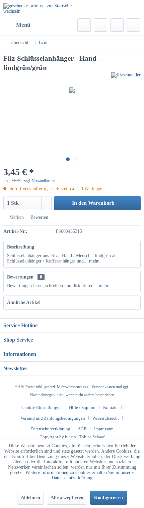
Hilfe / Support (82, 407)
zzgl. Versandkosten (39, 180)
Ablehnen (30, 497)
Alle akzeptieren (67, 497)
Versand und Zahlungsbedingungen (52, 418)
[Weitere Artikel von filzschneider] (126, 78)
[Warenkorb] (133, 25)
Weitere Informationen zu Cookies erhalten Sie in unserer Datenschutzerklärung (79, 475)
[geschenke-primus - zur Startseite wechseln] (37, 9)
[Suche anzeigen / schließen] (84, 25)
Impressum (104, 428)
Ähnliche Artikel (24, 302)
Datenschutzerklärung (50, 428)
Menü (23, 25)
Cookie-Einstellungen (41, 407)
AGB (82, 428)
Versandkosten (103, 387)
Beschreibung (20, 246)
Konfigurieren (108, 497)
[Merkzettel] (100, 25)
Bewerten (38, 217)
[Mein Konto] (117, 25)
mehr (93, 261)
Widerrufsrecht (105, 418)
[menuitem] (16, 25)
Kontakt (110, 407)
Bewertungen (20, 277)
